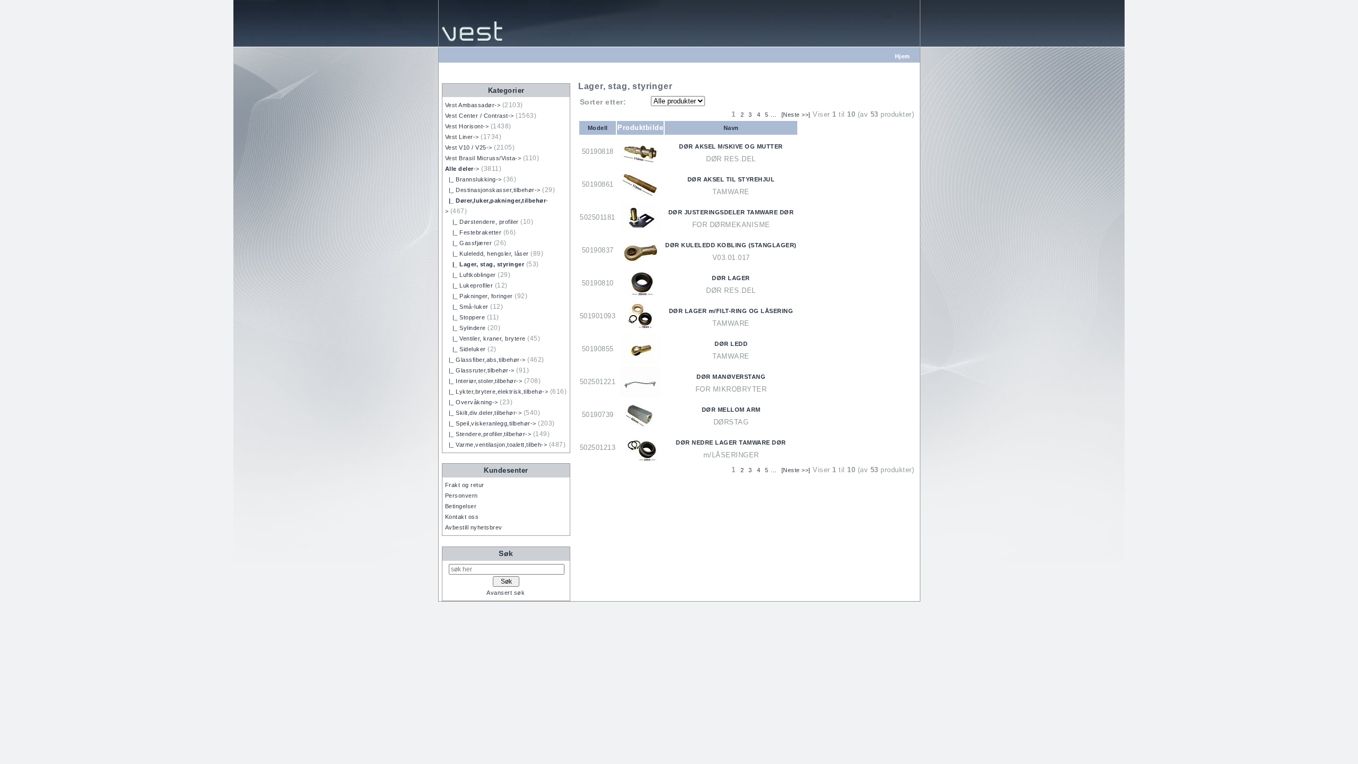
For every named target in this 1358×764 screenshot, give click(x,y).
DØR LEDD (731, 344)
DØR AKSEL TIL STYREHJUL (731, 179)
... (774, 114)
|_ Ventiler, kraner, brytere (485, 338)
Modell (598, 128)
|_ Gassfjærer (468, 243)
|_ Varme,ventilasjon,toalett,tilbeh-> (496, 444)
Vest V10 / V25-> (468, 147)
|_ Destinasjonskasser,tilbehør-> (493, 190)
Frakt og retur (464, 485)
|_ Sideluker (465, 349)
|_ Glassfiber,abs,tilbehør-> (485, 360)
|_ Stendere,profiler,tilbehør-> (488, 434)
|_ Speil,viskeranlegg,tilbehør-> (490, 423)
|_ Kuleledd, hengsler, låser (487, 253)
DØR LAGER (731, 278)
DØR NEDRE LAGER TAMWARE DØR (731, 442)
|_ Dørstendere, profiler (482, 222)
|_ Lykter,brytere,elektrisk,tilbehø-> (497, 391)
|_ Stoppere (465, 317)
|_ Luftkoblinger (470, 275)
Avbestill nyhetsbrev (473, 527)
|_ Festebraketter (473, 232)
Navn (731, 128)
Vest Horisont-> (467, 126)
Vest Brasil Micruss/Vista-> (483, 158)
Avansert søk (505, 592)
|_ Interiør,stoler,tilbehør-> (484, 381)
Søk (506, 553)
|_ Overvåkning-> (471, 402)
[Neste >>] (796, 114)
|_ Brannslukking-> (473, 179)
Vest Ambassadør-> (473, 105)
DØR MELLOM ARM (731, 409)
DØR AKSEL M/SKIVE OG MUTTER (731, 146)
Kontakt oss (462, 517)
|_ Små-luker (467, 306)
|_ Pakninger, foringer (479, 296)
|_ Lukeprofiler (469, 285)
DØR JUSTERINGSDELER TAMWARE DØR (731, 212)
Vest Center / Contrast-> (479, 115)
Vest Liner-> (462, 137)
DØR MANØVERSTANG (731, 377)
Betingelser (461, 506)
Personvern (461, 495)
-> (462, 169)
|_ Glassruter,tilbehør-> (480, 370)
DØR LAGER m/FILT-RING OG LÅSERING (731, 311)
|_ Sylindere (465, 328)
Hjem (902, 56)
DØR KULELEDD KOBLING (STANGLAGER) (731, 245)
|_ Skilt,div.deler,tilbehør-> (483, 413)
